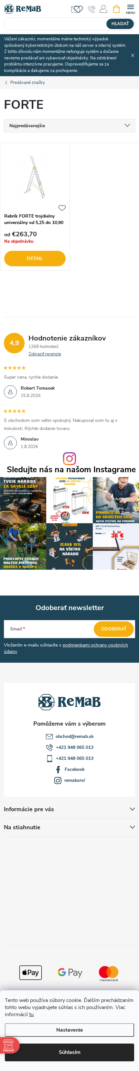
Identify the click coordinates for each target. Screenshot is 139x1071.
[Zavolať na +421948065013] (92, 9)
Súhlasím (69, 1052)
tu (31, 1014)
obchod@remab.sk (75, 736)
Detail (35, 258)
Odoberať (114, 629)
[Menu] (130, 8)
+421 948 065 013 (74, 747)
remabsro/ (74, 780)
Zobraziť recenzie (44, 354)
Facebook (75, 769)
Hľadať (120, 24)
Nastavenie (69, 1030)
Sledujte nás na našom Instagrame (71, 470)
